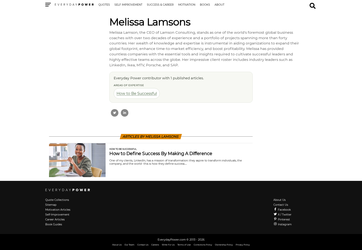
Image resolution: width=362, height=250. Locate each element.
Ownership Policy (224, 244)
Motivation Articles (57, 209)
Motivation (186, 4)
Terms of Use (184, 244)
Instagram (284, 224)
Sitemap (50, 204)
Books (205, 4)
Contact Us (280, 204)
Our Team (129, 244)
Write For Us (168, 244)
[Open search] (312, 4)
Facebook (284, 209)
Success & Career (160, 4)
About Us (279, 200)
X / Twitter (284, 214)
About (219, 4)
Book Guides (53, 224)
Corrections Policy (203, 244)
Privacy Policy (243, 244)
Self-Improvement (57, 214)
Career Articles (55, 219)
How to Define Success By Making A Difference (160, 153)
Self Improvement (128, 4)
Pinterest (283, 219)
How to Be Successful (137, 93)
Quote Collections (57, 200)
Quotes (104, 4)
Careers (155, 244)
